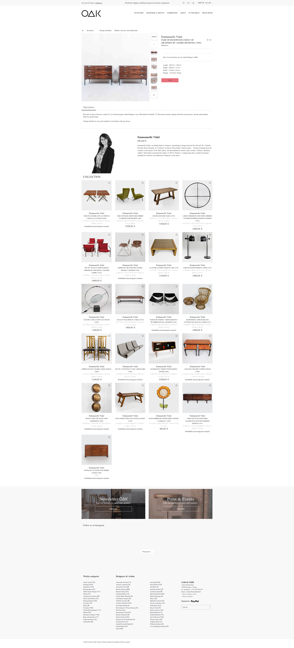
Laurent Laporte (156, 592)
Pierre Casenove (156, 610)
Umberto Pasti (156, 622)
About (183, 13)
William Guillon (157, 624)
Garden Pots (88, 622)
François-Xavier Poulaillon (125, 619)
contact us (98, 3)
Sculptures (88, 587)
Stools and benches (90, 598)
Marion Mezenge (156, 596)
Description (88, 107)
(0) (203, 2)
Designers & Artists (155, 13)
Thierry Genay (156, 619)
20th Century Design (91, 592)
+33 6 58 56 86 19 (197, 589)
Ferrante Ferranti (122, 617)
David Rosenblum (123, 605)
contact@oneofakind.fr (193, 592)
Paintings (88, 585)
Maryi (153, 598)
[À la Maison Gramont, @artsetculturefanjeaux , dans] (147, 540)
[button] (154, 36)
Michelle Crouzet (157, 601)
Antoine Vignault (123, 585)
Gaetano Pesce (122, 622)
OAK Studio (155, 605)
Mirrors (87, 612)
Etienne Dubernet (122, 615)
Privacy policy (125, 642)
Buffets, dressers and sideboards (126, 30)
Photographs (89, 589)
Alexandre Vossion (123, 582)
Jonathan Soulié (156, 589)
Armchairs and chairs (91, 596)
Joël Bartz (154, 587)
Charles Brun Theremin (124, 596)
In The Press (194, 13)
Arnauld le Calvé (122, 587)
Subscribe (113, 508)
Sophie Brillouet (157, 615)
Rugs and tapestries (90, 617)
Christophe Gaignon (123, 598)
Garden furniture (90, 619)
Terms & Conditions (113, 642)
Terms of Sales (101, 642)
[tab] (89, 107)
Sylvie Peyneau (157, 617)
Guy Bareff (155, 582)
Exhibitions (172, 13)
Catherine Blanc (122, 594)
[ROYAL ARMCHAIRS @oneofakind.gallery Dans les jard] (173, 540)
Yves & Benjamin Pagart (159, 626)
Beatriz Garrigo (122, 592)
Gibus (119, 629)
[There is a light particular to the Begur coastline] (121, 540)
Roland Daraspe (156, 612)
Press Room (207, 13)
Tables (86, 594)
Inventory (139, 13)
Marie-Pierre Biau (157, 594)
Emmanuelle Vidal (171, 37)
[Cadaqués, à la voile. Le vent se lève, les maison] (95, 540)
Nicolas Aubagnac (157, 603)
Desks (86, 605)
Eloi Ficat (120, 610)
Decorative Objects (91, 615)
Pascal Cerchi (155, 608)
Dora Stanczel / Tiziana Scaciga (127, 608)
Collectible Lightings (92, 610)
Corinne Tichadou (123, 603)
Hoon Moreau (156, 585)
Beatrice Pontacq (123, 589)
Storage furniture (106, 30)
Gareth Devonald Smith (124, 624)
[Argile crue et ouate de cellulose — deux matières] (199, 540)
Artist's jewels (89, 582)
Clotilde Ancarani (122, 601)
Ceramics (88, 608)
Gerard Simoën (121, 626)
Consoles (87, 603)
